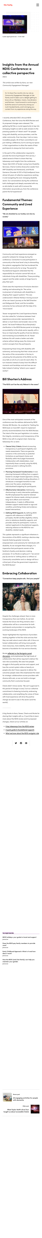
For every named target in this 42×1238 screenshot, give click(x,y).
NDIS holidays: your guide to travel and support (19, 937)
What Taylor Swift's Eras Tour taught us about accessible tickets (16, 1110)
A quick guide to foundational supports (20, 730)
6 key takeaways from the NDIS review (20, 726)
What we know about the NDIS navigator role (22, 733)
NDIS (5, 77)
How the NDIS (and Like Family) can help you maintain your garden (19, 960)
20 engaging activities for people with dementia (25, 1099)
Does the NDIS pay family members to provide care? (19, 944)
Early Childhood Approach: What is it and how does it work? (19, 952)
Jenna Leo (14, 36)
